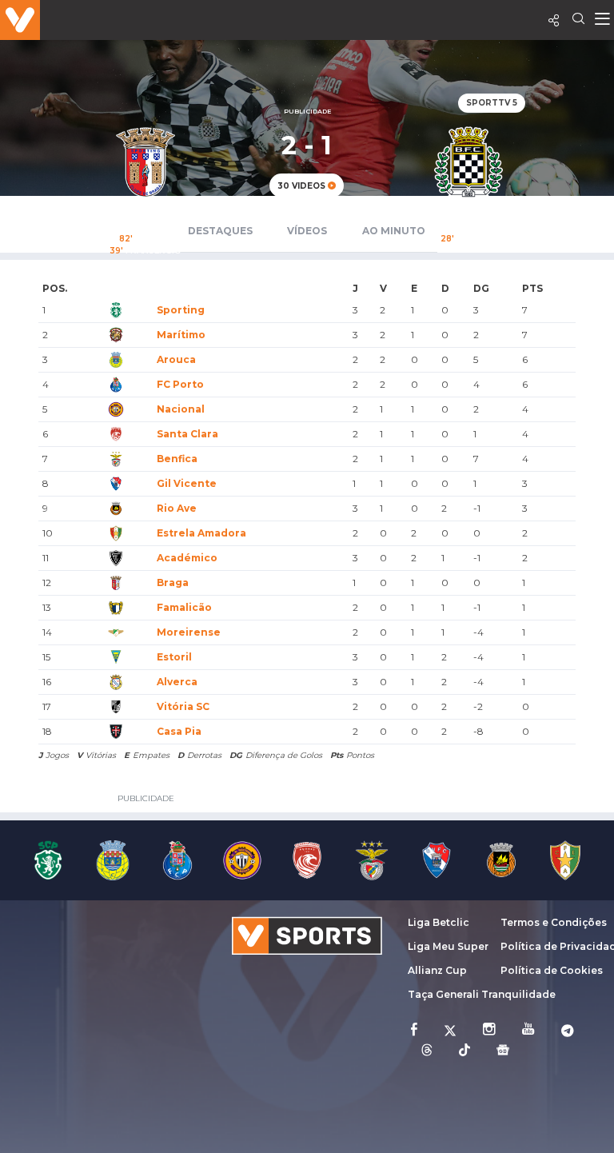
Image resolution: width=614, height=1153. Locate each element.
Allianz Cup (437, 970)
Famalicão (184, 607)
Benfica (177, 459)
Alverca (177, 682)
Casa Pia (179, 731)
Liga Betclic (438, 922)
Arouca (176, 359)
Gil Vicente (187, 483)
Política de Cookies (551, 970)
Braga (173, 582)
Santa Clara (187, 434)
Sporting (181, 310)
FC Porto (180, 384)
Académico (187, 558)
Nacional (181, 409)
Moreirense (189, 632)
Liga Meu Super (448, 946)
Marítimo (181, 335)
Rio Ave (177, 508)
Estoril (174, 657)
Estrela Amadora (201, 533)
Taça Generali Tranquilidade (482, 994)
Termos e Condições (553, 922)
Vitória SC (183, 706)
